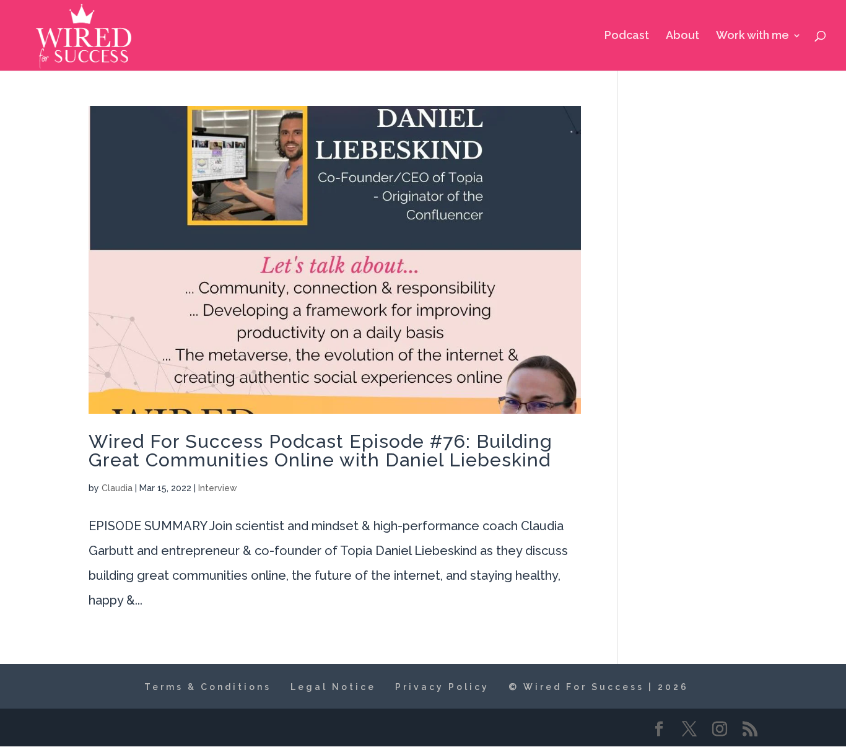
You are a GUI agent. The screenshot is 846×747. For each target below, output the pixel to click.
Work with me (752, 36)
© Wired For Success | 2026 (598, 687)
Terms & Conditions (207, 687)
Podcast (626, 36)
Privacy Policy (442, 687)
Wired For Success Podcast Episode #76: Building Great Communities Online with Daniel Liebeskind (320, 450)
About (682, 36)
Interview (217, 488)
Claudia (117, 488)
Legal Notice (333, 687)
